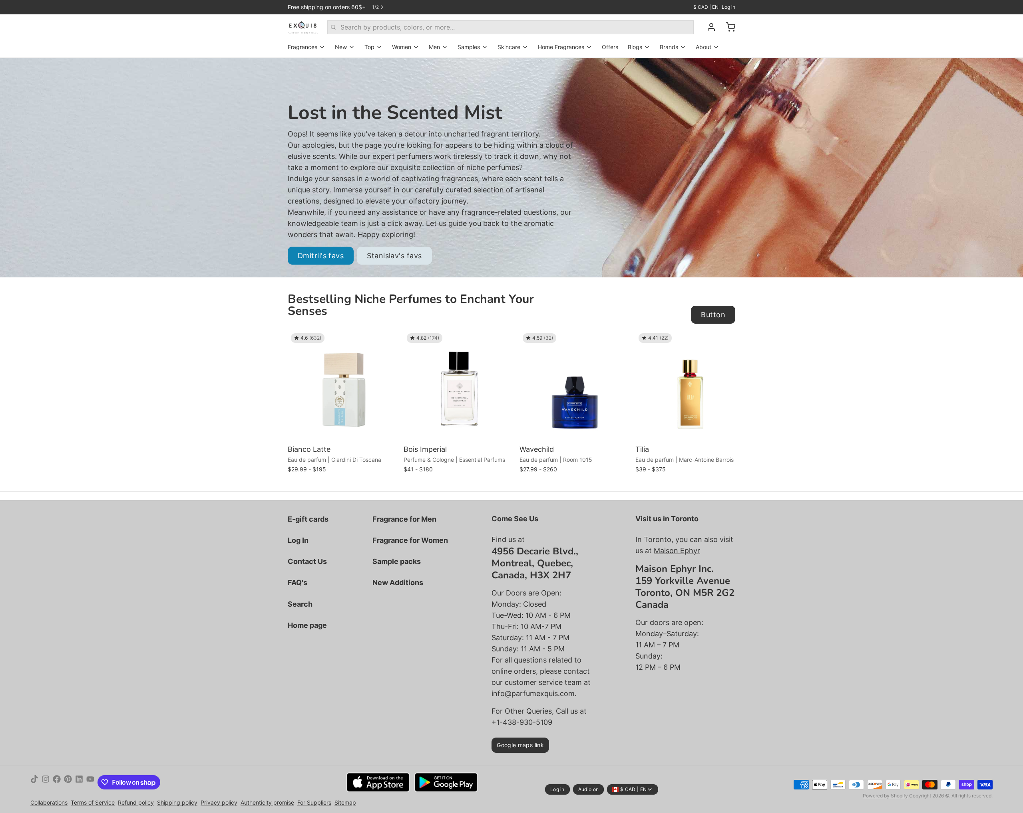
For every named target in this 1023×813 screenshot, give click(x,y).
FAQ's (297, 582)
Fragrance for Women (410, 540)
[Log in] (708, 27)
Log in (728, 7)
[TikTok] (34, 782)
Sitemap (345, 802)
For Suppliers (314, 802)
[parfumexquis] (303, 27)
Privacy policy (219, 802)
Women (401, 47)
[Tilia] (691, 386)
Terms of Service (93, 802)
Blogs (635, 47)
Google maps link (520, 745)
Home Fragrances (561, 47)
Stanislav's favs (394, 255)
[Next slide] (726, 342)
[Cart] (727, 27)
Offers (610, 47)
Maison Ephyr (677, 550)
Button (713, 315)
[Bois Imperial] (459, 386)
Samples (469, 47)
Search (300, 604)
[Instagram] (46, 782)
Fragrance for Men (404, 519)
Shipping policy (177, 802)
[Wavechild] (575, 386)
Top (369, 47)
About (703, 47)
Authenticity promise (267, 802)
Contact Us (307, 561)
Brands (669, 47)
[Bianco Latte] (344, 386)
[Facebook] (57, 782)
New (341, 47)
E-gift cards (308, 519)
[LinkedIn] (79, 782)
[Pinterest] (68, 782)
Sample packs (396, 561)
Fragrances (302, 47)
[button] (343, 430)
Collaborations (49, 802)
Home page (307, 625)
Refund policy (136, 802)
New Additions (397, 582)
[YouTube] (90, 782)
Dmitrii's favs (321, 255)
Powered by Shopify (885, 796)
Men (434, 47)
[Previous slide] (701, 342)
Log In (298, 540)
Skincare (509, 47)
